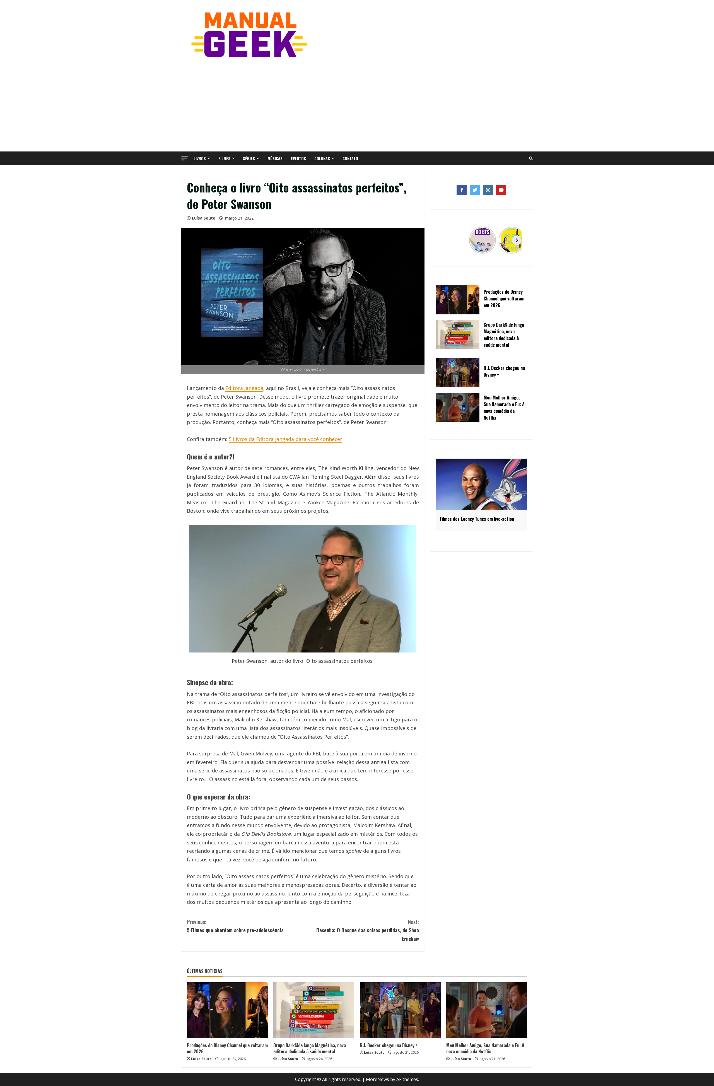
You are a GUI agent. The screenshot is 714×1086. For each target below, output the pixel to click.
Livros (200, 158)
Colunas (322, 158)
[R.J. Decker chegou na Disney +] (400, 1010)
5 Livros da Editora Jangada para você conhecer (285, 439)
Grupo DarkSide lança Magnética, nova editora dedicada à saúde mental (309, 1048)
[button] (184, 158)
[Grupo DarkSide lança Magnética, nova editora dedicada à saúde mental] (313, 1010)
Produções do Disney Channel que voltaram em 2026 (227, 1048)
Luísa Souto (203, 218)
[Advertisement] (357, 104)
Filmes (224, 158)
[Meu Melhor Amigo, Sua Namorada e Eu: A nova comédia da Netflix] (486, 1010)
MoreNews (377, 1079)
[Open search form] (531, 158)
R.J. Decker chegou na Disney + (389, 1045)
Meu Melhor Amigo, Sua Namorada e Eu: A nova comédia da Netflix (485, 1048)
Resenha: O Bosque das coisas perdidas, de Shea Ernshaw (367, 930)
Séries (249, 158)
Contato (350, 158)
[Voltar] (446, 240)
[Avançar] (517, 240)
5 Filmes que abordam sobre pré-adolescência (235, 926)
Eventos (298, 158)
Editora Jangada (244, 388)
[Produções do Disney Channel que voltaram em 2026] (227, 1010)
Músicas (275, 158)
